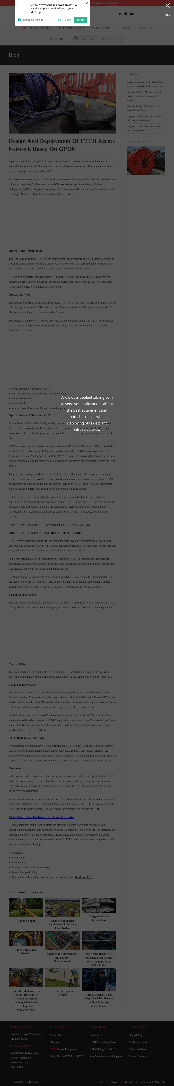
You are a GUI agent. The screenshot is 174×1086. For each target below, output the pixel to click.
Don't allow (64, 19)
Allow (80, 19)
